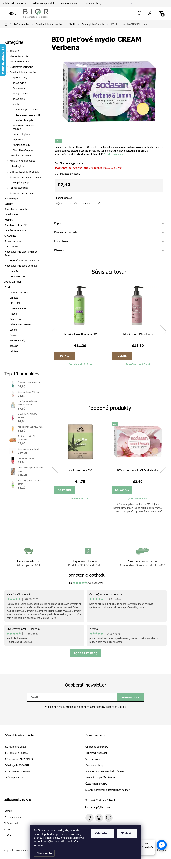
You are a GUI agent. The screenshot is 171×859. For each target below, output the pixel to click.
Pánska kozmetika (19, 187)
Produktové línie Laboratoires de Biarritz (20, 253)
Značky (8, 287)
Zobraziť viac (86, 653)
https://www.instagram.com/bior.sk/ (99, 818)
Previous (55, 331)
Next (163, 331)
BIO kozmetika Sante (15, 746)
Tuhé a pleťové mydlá (28, 114)
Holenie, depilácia (21, 134)
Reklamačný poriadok (43, 3)
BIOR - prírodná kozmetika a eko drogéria (109, 818)
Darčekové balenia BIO (15, 225)
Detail (64, 355)
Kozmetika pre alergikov (16, 209)
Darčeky (8, 203)
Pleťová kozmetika (19, 61)
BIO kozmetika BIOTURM (17, 771)
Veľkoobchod (11, 823)
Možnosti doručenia (70, 173)
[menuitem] (24, 292)
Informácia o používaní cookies (101, 777)
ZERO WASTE (11, 246)
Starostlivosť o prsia (23, 150)
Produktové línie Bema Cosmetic (20, 265)
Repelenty (18, 139)
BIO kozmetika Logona (16, 752)
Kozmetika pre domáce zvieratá (25, 177)
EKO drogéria (11, 214)
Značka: (63, 197)
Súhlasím (127, 833)
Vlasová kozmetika (19, 56)
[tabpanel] (80, 335)
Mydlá (16, 104)
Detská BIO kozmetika (21, 155)
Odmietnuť (102, 833)
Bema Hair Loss (17, 276)
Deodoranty (19, 88)
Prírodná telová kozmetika (23, 72)
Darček (7, 835)
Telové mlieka (19, 82)
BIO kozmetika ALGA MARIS (18, 759)
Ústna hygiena (17, 166)
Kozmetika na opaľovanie (22, 160)
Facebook (90, 818)
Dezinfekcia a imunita (15, 230)
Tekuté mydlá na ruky (27, 109)
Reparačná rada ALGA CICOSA (25, 260)
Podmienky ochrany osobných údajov (105, 771)
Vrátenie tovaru (69, 3)
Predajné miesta (12, 817)
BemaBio (14, 271)
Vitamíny (8, 219)
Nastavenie (44, 853)
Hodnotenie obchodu (86, 575)
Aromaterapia (11, 198)
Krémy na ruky (20, 93)
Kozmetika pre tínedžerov (23, 193)
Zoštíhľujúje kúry (21, 144)
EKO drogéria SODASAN (16, 765)
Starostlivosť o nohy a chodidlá (24, 127)
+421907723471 (103, 800)
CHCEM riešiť (11, 235)
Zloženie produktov (14, 777)
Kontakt (8, 810)
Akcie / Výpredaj (12, 281)
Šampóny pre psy (22, 182)
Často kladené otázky (96, 783)
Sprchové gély (20, 77)
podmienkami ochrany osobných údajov (102, 706)
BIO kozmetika (11, 50)
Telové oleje (19, 98)
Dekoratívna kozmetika (21, 66)
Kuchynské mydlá (24, 120)
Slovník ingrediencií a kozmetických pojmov (108, 789)
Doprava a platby (92, 3)
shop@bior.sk (100, 807)
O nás (7, 829)
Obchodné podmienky (14, 3)
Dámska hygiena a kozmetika (24, 171)
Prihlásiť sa (130, 697)
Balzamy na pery (12, 241)
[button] (162, 845)
